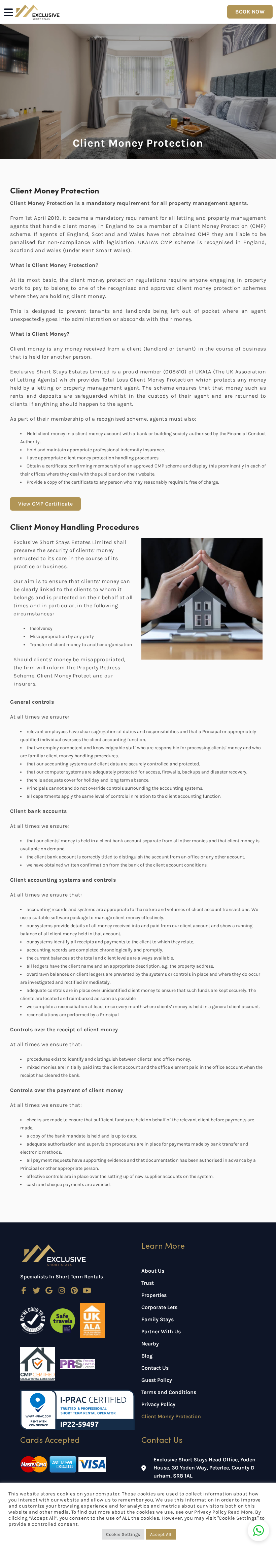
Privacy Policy (158, 1404)
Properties (154, 1295)
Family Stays (157, 1319)
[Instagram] (62, 1290)
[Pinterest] (74, 1290)
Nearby (150, 1343)
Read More (240, 1512)
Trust (147, 1283)
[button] (258, 1530)
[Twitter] (36, 1290)
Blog (146, 1356)
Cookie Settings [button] (123, 1534)
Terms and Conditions (168, 1392)
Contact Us (155, 1368)
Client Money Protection (171, 1416)
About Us (152, 1271)
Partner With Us (161, 1331)
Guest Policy (156, 1380)
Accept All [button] (161, 1534)
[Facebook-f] (24, 1290)
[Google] (49, 1290)
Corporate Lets (159, 1307)
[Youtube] (87, 1290)
